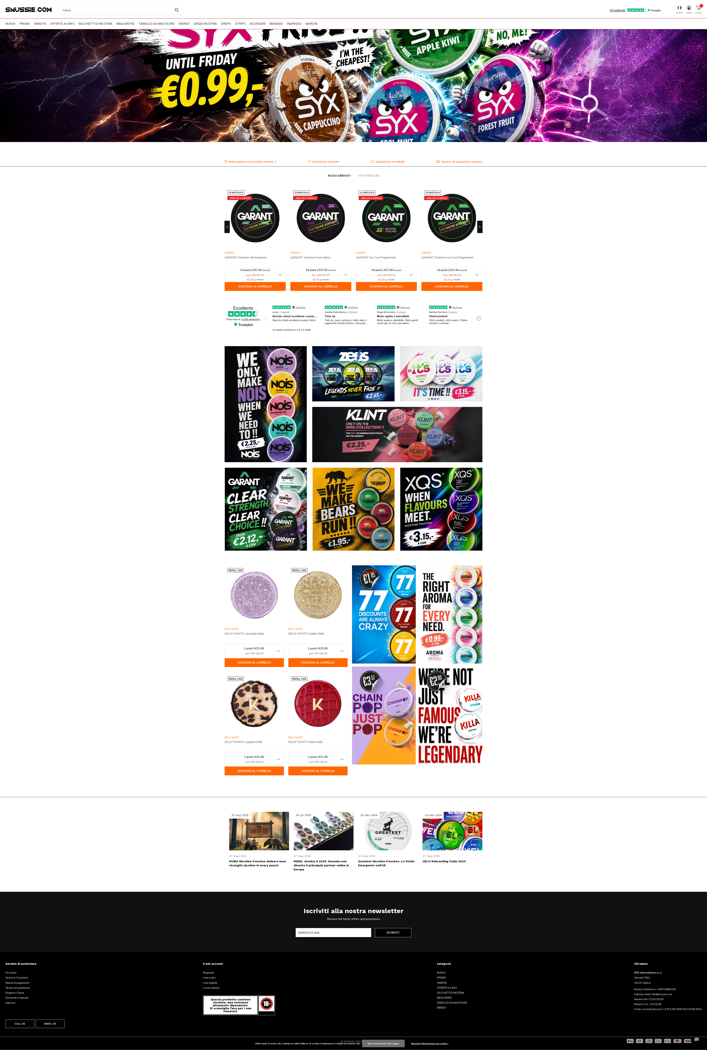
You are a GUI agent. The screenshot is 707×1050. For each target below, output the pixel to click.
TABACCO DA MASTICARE (157, 23)
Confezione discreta (325, 161)
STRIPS (240, 23)
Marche (311, 23)
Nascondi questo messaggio (383, 1043)
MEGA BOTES (125, 23)
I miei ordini (209, 977)
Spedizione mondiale (390, 161)
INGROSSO (294, 23)
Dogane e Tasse (15, 992)
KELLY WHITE (232, 628)
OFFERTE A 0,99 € (62, 23)
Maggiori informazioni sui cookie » (429, 1043)
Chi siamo (11, 972)
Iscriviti (393, 932)
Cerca (177, 10)
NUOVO (10, 23)
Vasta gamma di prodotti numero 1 (252, 161)
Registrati (208, 972)
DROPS (226, 23)
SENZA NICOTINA (205, 23)
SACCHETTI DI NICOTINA (95, 23)
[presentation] (227, 227)
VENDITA (40, 23)
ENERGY (184, 23)
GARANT (295, 252)
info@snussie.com (662, 994)
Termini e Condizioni (17, 977)
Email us (50, 1023)
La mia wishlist (211, 987)
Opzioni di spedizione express (461, 161)
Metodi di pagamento (17, 982)
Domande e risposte (17, 997)
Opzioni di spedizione (18, 987)
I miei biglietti (210, 982)
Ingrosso (10, 1002)
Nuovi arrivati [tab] (339, 175)
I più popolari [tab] (368, 175)
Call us (20, 1023)
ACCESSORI (257, 23)
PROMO (24, 23)
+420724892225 (666, 989)
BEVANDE (276, 23)
